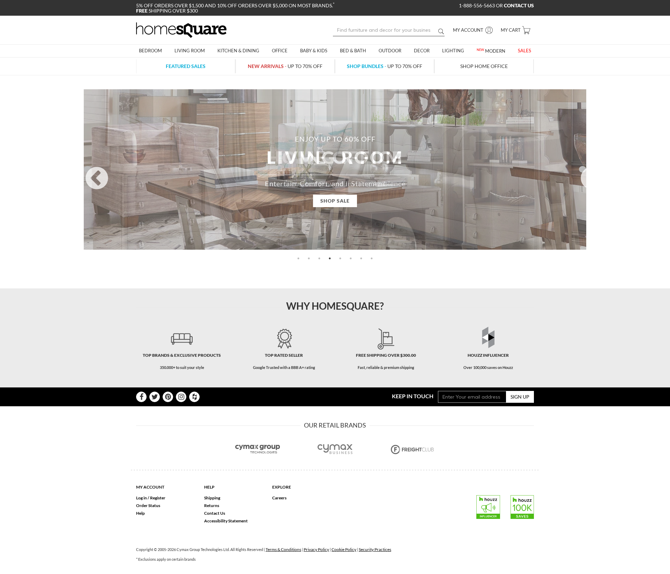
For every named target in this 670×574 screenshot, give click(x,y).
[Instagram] (181, 397)
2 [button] (308, 258)
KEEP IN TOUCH (412, 396)
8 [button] (371, 258)
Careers (279, 497)
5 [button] (340, 258)
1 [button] (298, 258)
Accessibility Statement (226, 520)
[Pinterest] (168, 397)
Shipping (212, 497)
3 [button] (319, 258)
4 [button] (329, 258)
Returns (211, 505)
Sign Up (520, 397)
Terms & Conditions (283, 549)
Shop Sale (335, 201)
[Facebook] (141, 397)
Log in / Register (150, 497)
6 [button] (350, 258)
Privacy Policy (316, 549)
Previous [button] (87, 169)
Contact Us (214, 513)
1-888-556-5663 (477, 5)
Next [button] (582, 169)
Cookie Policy (344, 549)
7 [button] (361, 258)
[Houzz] (194, 397)
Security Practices (375, 549)
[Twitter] (154, 397)
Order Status (148, 505)
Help (140, 513)
